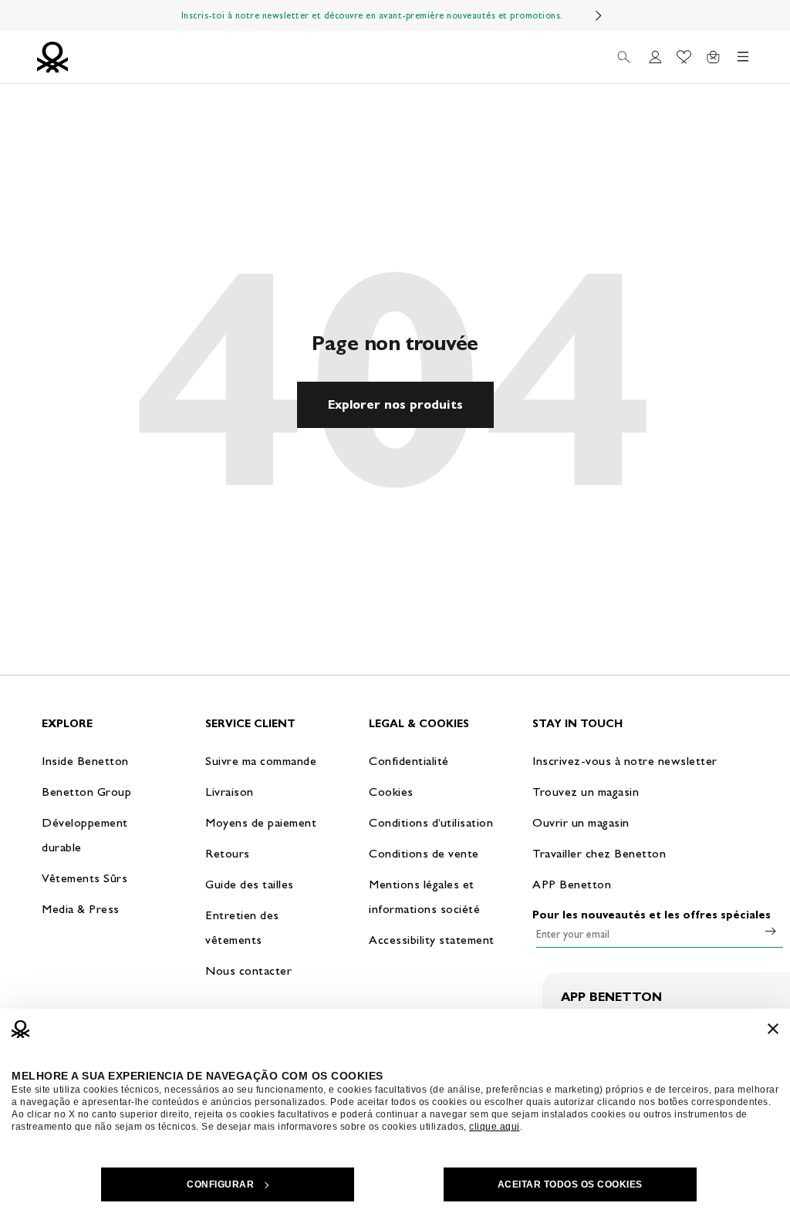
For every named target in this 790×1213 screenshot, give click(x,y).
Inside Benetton (85, 760)
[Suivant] (598, 15)
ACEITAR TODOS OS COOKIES (570, 1184)
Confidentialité (409, 760)
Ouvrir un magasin (581, 822)
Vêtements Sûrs (84, 878)
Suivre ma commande (260, 760)
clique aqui (494, 1126)
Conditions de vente (424, 853)
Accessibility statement (432, 939)
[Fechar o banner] (773, 1028)
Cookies (391, 791)
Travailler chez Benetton (599, 853)
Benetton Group (86, 791)
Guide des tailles (249, 884)
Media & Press (81, 908)
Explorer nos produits (395, 404)
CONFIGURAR (220, 1184)
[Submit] (770, 930)
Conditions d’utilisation (431, 822)
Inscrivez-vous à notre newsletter (624, 760)
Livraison (229, 791)
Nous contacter (248, 970)
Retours (227, 853)
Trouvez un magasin (585, 791)
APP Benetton (571, 884)
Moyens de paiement (260, 822)
